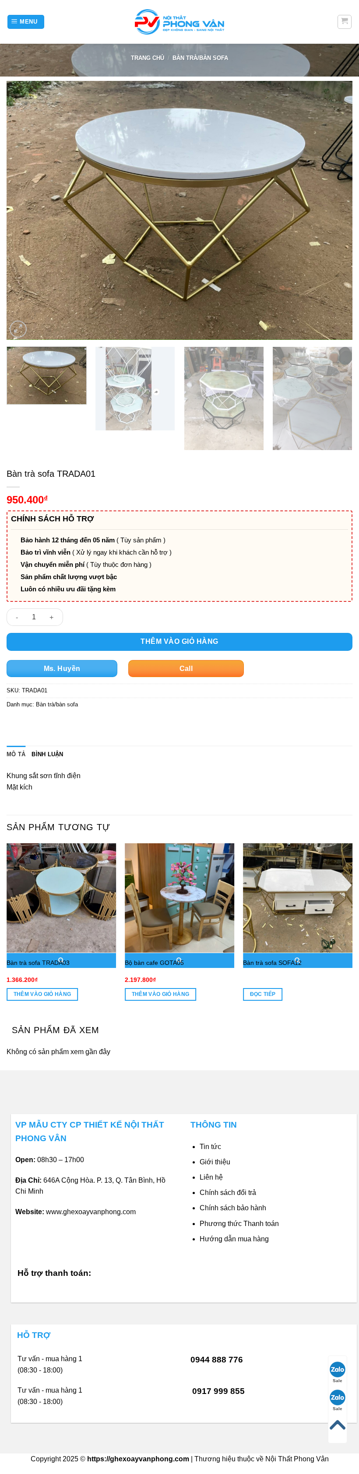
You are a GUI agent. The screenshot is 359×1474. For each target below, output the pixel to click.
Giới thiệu (215, 1162)
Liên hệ (211, 1177)
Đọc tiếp (263, 994)
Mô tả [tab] (16, 754)
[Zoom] (18, 329)
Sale (337, 1380)
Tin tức (210, 1146)
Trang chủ (147, 58)
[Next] (334, 210)
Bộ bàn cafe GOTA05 (154, 962)
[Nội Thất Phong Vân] (179, 21)
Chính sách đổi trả (228, 1192)
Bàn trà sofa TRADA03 (38, 962)
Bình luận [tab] (47, 754)
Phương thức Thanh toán (239, 1223)
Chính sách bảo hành (233, 1208)
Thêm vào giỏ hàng (179, 641)
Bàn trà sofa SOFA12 (272, 962)
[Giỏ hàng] (345, 22)
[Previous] (24, 210)
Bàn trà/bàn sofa (200, 58)
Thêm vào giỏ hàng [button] (42, 994)
